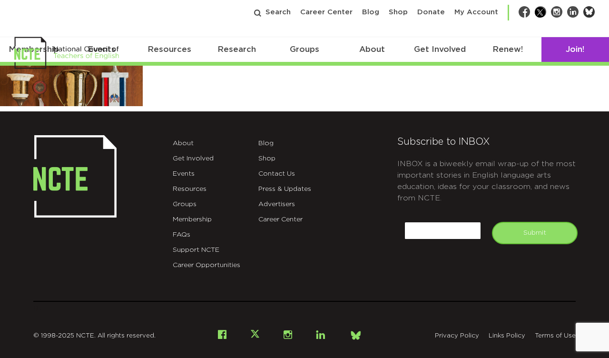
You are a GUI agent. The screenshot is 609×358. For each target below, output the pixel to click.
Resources (169, 49)
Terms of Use (555, 336)
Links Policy (507, 336)
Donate (431, 12)
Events (184, 173)
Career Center (326, 12)
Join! (575, 49)
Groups (304, 49)
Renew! (507, 49)
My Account (476, 12)
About (372, 49)
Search (278, 12)
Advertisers (276, 204)
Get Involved (440, 49)
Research (236, 49)
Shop (398, 12)
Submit (534, 232)
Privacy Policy (457, 336)
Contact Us (276, 173)
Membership (192, 219)
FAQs (181, 234)
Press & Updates (284, 189)
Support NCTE (196, 250)
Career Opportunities (206, 265)
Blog (370, 12)
